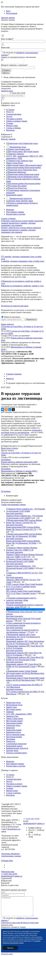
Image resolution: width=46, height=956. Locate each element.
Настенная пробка (14, 737)
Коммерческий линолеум (17, 748)
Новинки (10, 210)
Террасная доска (13, 725)
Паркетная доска (13, 702)
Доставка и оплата (14, 119)
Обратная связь (7, 871)
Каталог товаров (8, 139)
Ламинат (10, 712)
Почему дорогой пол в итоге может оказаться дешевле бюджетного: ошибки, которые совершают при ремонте (21, 230)
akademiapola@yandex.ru (33, 823)
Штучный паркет (13, 709)
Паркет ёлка (11, 707)
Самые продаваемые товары (13, 504)
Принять (10, 948)
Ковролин (10, 728)
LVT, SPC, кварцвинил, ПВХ (19, 714)
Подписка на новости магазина (14, 306)
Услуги (9, 116)
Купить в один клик (30, 922)
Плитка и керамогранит (16, 753)
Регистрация (11, 13)
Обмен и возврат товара (16, 121)
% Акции (10, 110)
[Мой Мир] (9, 409)
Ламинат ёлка (12, 716)
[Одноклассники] (6, 409)
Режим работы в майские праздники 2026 (19, 462)
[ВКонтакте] (2, 409)
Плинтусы (10, 741)
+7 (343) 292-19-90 (17, 93)
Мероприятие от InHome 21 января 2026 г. (19, 471)
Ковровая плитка (13, 732)
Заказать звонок (8, 17)
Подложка (10, 739)
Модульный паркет (14, 721)
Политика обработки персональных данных (11, 855)
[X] (13, 409)
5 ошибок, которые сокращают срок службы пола (22, 261)
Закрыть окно (7, 91)
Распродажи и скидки (15, 214)
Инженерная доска (14, 705)
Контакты (10, 130)
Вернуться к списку (9, 448)
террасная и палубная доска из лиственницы (21, 431)
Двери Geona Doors (14, 718)
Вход (8, 11)
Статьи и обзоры (13, 128)
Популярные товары (15, 212)
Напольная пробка (14, 723)
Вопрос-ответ (12, 125)
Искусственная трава (15, 734)
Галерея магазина (13, 114)
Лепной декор (12, 750)
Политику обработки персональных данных (22, 942)
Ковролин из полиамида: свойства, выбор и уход (22, 286)
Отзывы (9, 123)
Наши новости (7, 324)
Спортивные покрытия (16, 744)
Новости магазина (12, 317)
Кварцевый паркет (14, 746)
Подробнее (6, 460)
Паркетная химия (13, 730)
